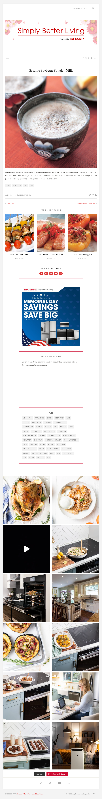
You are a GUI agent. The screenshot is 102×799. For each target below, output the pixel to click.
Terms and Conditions (35, 794)
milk (8, 185)
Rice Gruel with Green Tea (86, 204)
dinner (63, 427)
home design (49, 431)
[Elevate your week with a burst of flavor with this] (75, 549)
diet (56, 427)
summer (26, 453)
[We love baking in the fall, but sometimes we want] (26, 745)
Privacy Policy (22, 794)
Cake (68, 418)
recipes (51, 444)
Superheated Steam (39, 453)
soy (26, 185)
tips (24, 458)
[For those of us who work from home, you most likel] (75, 696)
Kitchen (42, 436)
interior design (29, 436)
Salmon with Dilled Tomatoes (50, 254)
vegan (31, 458)
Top (94, 794)
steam (41, 449)
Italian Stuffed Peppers (82, 254)
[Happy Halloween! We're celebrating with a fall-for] (75, 647)
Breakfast (59, 418)
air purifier (27, 418)
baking (50, 418)
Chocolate (36, 422)
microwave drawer (53, 440)
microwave (38, 440)
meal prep (27, 440)
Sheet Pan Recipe (29, 449)
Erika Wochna (25, 195)
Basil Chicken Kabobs (19, 254)
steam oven (66, 449)
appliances (39, 418)
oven (25, 444)
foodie (26, 431)
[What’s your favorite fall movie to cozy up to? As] (26, 549)
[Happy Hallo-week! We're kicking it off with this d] (26, 696)
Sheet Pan (61, 444)
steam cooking (53, 449)
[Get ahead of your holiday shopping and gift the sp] (75, 745)
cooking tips (28, 427)
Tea (31, 185)
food (71, 427)
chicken (26, 422)
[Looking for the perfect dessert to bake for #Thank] (75, 500)
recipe (42, 444)
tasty (52, 453)
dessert (48, 427)
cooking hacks (60, 422)
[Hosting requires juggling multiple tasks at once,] (26, 598)
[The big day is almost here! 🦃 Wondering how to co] (26, 500)
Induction (62, 431)
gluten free (36, 431)
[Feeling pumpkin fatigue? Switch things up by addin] (26, 647)
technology (68, 453)
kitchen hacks (69, 436)
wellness (40, 458)
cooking (47, 422)
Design (39, 427)
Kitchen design (54, 436)
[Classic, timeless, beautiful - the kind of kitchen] (75, 598)
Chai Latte (10, 204)
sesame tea (17, 185)
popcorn (33, 444)
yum (48, 458)
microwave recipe (71, 440)
